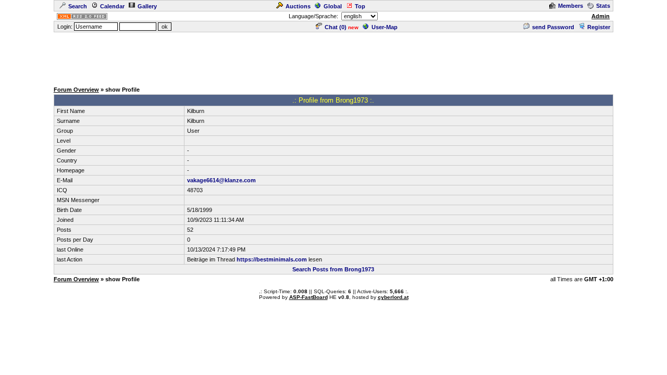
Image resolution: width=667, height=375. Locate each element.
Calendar (112, 6)
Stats (603, 6)
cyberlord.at (393, 297)
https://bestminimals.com (272, 259)
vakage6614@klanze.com (221, 180)
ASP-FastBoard (308, 297)
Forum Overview (76, 89)
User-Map (385, 27)
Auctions (298, 6)
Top (360, 6)
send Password (553, 27)
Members (570, 6)
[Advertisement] (333, 56)
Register (598, 27)
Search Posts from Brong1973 (333, 269)
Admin (600, 16)
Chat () (336, 27)
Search (77, 6)
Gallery (147, 6)
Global (333, 6)
